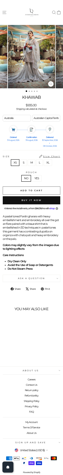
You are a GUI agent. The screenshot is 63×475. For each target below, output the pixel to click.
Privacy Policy (31, 406)
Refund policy (31, 395)
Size (31, 156)
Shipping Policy (31, 401)
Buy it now (31, 200)
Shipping (20, 108)
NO (26, 178)
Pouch (31, 172)
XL (47, 162)
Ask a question (31, 278)
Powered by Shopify (31, 472)
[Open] (7, 467)
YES (36, 178)
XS (15, 162)
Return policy (31, 390)
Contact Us (31, 384)
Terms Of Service (31, 427)
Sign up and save (30, 442)
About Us (31, 370)
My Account (31, 422)
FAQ (31, 411)
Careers (31, 379)
